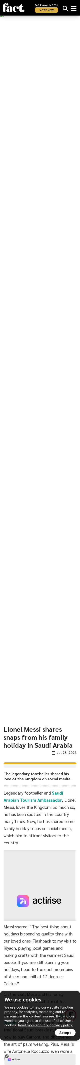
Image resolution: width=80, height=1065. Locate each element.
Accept (65, 1032)
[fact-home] (14, 8)
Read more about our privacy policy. (45, 1025)
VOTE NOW (47, 10)
